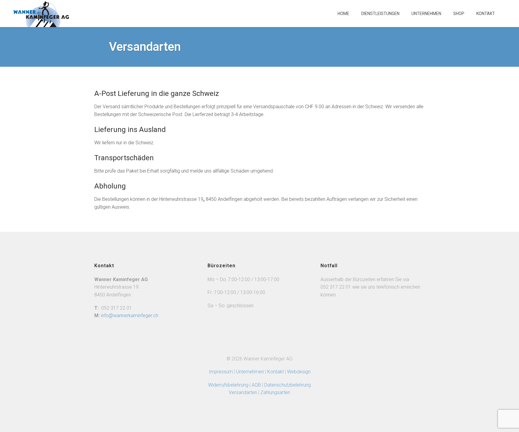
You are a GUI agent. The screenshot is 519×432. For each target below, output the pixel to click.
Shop (458, 13)
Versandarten (243, 392)
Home (343, 13)
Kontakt (485, 13)
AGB (257, 385)
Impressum (221, 372)
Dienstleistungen (380, 13)
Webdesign (299, 372)
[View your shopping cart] (507, 16)
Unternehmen (426, 13)
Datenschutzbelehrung (287, 385)
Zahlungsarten (275, 392)
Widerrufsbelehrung (228, 385)
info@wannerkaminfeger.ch (129, 315)
